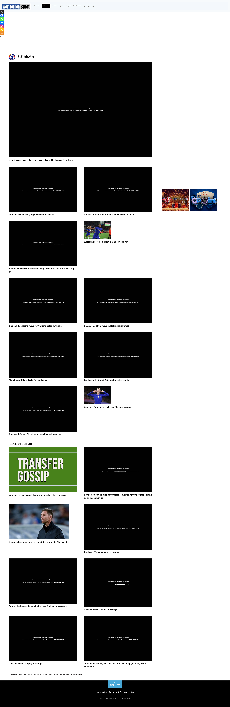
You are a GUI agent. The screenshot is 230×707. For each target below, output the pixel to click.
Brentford (37, 6)
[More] (2, 33)
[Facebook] (2, 15)
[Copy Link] (2, 29)
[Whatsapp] (2, 19)
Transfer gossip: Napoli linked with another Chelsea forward (38, 495)
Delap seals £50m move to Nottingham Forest (106, 326)
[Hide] (0, 36)
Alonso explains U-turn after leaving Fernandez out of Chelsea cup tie (41, 270)
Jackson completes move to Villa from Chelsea (41, 160)
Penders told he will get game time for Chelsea (31, 214)
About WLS (101, 692)
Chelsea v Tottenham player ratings (101, 552)
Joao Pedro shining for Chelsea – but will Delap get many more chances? (115, 665)
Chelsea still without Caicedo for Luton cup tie (106, 380)
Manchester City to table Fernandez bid (28, 380)
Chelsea (46, 6)
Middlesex (77, 6)
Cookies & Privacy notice (121, 692)
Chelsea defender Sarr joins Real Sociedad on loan (109, 214)
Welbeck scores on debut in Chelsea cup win (106, 242)
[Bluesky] (2, 22)
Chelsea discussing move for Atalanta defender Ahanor (36, 326)
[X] (2, 12)
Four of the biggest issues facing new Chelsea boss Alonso (38, 606)
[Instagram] (2, 26)
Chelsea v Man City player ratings (100, 609)
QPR (61, 6)
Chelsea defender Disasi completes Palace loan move (35, 434)
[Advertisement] (63, 29)
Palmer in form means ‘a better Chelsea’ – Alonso (108, 407)
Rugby (68, 6)
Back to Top (115, 685)
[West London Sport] (16, 8)
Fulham (54, 6)
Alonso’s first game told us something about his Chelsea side (39, 542)
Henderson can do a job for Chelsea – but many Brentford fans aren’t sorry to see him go (118, 496)
